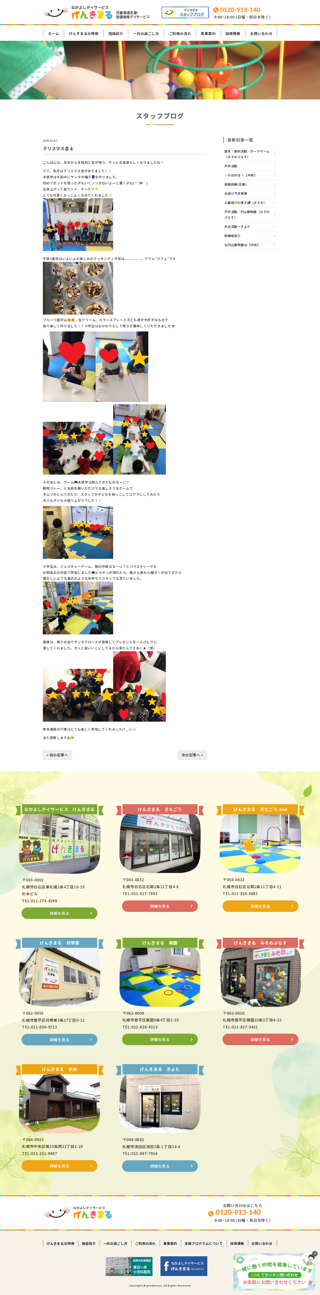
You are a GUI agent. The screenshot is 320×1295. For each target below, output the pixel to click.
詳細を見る (59, 913)
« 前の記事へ (57, 754)
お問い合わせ (261, 33)
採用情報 (233, 33)
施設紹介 (115, 33)
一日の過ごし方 (146, 33)
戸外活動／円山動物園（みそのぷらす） (247, 214)
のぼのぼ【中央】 (242, 175)
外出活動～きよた (237, 226)
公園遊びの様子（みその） (245, 202)
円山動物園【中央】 (244, 245)
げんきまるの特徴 (83, 33)
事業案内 (208, 33)
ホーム (53, 33)
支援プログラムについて (204, 1243)
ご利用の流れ (180, 33)
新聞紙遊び (232, 235)
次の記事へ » (192, 754)
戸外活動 (230, 166)
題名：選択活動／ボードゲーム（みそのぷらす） (247, 154)
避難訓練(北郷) (235, 184)
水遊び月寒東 (235, 193)
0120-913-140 (238, 1212)
